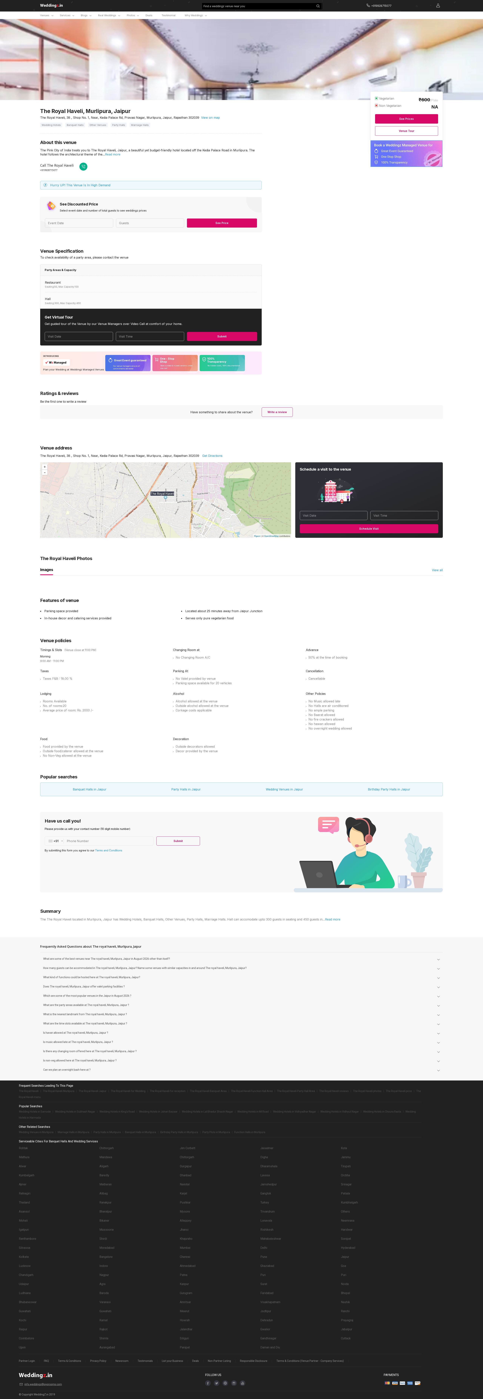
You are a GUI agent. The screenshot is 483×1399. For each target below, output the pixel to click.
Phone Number (78, 841)
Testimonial (168, 15)
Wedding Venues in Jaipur (284, 789)
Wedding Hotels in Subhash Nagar (75, 1111)
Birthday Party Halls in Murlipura (179, 1132)
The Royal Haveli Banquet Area (208, 1091)
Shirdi (103, 1238)
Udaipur (24, 1284)
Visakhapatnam (270, 1302)
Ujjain (22, 1347)
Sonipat (346, 1238)
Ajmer (22, 1184)
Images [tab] (46, 569)
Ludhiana (25, 1293)
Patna (183, 1275)
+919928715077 (48, 170)
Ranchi (345, 1311)
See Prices (406, 118)
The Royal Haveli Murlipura (58, 1091)
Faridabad (266, 1293)
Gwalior (265, 1329)
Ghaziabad (267, 1266)
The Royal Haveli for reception (167, 1091)
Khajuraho (186, 1238)
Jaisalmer (266, 1148)
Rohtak (23, 1148)
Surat (263, 1284)
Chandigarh (26, 1275)
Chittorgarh (106, 1148)
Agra (102, 1284)
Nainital (185, 1184)
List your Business (172, 1360)
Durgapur (186, 1166)
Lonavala (266, 1220)
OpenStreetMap (271, 535)
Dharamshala (268, 1166)
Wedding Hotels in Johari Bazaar (158, 1111)
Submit (222, 336)
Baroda (104, 1293)
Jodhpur (265, 1311)
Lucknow (25, 1266)
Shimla (103, 1338)
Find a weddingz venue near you (224, 6)
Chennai (185, 1257)
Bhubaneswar (28, 1302)
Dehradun (266, 1320)
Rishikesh (266, 1229)
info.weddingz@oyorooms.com (43, 1384)
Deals (149, 15)
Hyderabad (348, 1248)
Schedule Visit (369, 528)
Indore (103, 1266)
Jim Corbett (187, 1148)
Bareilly (104, 1175)
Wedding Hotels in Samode (35, 1111)
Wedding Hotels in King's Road (117, 1111)
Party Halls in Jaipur (186, 789)
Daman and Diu (270, 1347)
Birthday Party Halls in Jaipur (389, 789)
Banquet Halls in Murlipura (140, 1132)
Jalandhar (186, 1329)
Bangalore (106, 1257)
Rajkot (103, 1329)
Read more (112, 154)
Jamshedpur (268, 1184)
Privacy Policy (98, 1360)
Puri (263, 1275)
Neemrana (347, 1220)
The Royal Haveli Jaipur (92, 1091)
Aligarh (103, 1166)
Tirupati (346, 1166)
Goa (343, 1266)
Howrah (185, 1320)
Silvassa (24, 1248)
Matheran (105, 1184)
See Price (221, 223)
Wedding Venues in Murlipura (36, 1132)
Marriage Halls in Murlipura (73, 1132)
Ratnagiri (24, 1193)
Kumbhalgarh (349, 1202)
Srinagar (346, 1184)
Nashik (345, 1302)
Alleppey (186, 1220)
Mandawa (105, 1157)
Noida (345, 1284)
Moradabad (106, 1248)
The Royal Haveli (28, 1091)
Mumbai (185, 1248)
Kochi (22, 1320)
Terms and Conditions (108, 850)
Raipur (23, 1329)
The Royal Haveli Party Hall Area (296, 1091)
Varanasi (105, 1302)
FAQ (46, 1360)
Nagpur (104, 1275)
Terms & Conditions (69, 1360)
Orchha (345, 1175)
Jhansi (184, 1229)
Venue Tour (406, 130)
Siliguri (184, 1338)
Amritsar (185, 1302)
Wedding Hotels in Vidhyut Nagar (339, 1111)
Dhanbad (185, 1175)
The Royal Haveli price (399, 1091)
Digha (264, 1157)
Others (345, 1211)
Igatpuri (24, 1229)
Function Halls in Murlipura (249, 1132)
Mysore (185, 1211)
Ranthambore (27, 1238)
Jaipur (345, 1257)
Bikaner (104, 1220)
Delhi (263, 1248)
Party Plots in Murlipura (216, 1132)
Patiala (345, 1193)
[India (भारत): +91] (54, 841)
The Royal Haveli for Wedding (128, 1091)
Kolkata (24, 1257)
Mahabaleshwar (270, 1238)
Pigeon (257, 535)
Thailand (24, 1202)
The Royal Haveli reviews (334, 1091)
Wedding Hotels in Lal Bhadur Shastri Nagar (207, 1111)
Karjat (183, 1193)
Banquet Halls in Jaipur (89, 789)
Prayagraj (347, 1320)
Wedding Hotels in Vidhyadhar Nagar (294, 1111)
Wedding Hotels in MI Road (253, 1111)
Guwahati (25, 1311)
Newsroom (121, 1360)
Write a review (277, 412)
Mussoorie (106, 1229)
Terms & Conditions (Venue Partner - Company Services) (310, 1360)
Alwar (22, 1166)
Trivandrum (267, 1211)
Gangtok (265, 1193)
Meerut (184, 1311)
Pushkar (185, 1202)
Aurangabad (107, 1347)
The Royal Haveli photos (367, 1091)
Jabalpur (346, 1329)
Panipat (185, 1347)
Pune (263, 1257)
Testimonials (145, 1360)
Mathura (24, 1157)
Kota (344, 1148)
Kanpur (184, 1284)
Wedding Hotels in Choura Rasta (382, 1111)
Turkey (264, 1202)
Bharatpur (105, 1211)
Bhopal (345, 1293)
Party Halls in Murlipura (107, 1132)
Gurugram (186, 1293)
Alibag (103, 1193)
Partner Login (27, 1360)
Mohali (23, 1220)
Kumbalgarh (26, 1175)
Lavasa (265, 1175)
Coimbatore (26, 1338)
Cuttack (346, 1338)
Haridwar (347, 1229)
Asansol (24, 1211)
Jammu (346, 1157)
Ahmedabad (187, 1266)
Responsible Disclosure (253, 1360)
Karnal (103, 1320)
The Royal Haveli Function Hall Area (252, 1091)
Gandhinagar (268, 1338)
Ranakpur (105, 1202)
